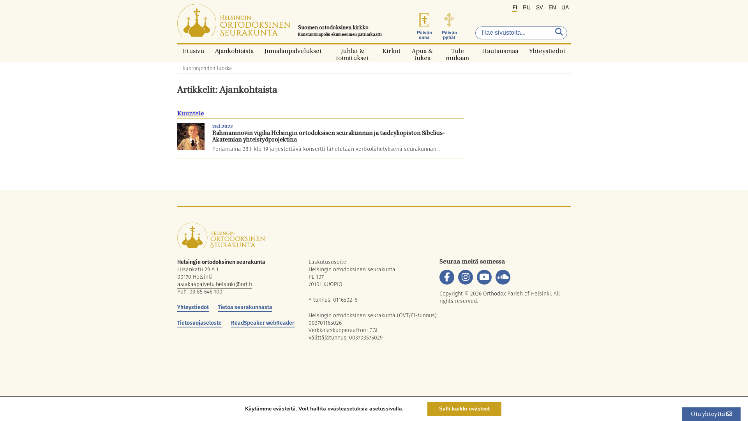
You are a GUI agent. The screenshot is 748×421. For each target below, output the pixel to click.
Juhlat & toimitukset (352, 50)
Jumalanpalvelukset (293, 50)
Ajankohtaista (234, 50)
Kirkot (391, 50)
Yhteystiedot (547, 50)
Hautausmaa (500, 50)
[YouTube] (484, 277)
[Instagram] (465, 277)
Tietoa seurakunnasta (245, 307)
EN (552, 8)
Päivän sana (424, 35)
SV (539, 8)
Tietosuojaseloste (199, 323)
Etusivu (193, 50)
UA (565, 8)
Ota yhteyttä (708, 414)
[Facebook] (446, 277)
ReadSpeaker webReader (263, 323)
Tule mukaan (457, 50)
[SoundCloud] (503, 277)
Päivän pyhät (449, 35)
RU (527, 8)
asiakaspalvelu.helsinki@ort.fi (214, 284)
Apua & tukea (422, 50)
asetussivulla (385, 408)
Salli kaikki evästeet (464, 408)
